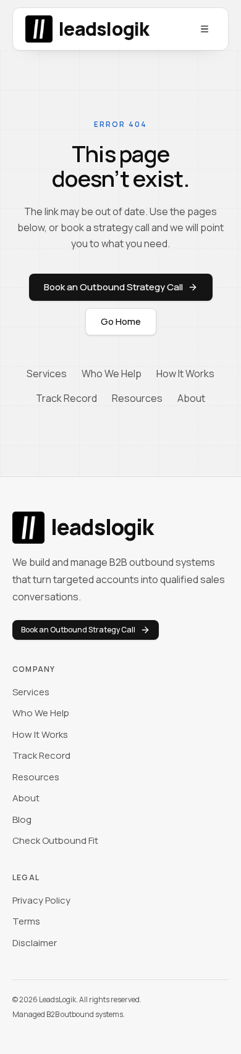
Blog (22, 819)
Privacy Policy (41, 900)
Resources (137, 398)
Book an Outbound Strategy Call (113, 286)
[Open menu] (204, 29)
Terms (26, 921)
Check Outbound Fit (55, 840)
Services (47, 373)
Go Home (121, 321)
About (191, 398)
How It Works (185, 373)
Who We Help (112, 373)
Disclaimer (34, 942)
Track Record (66, 398)
